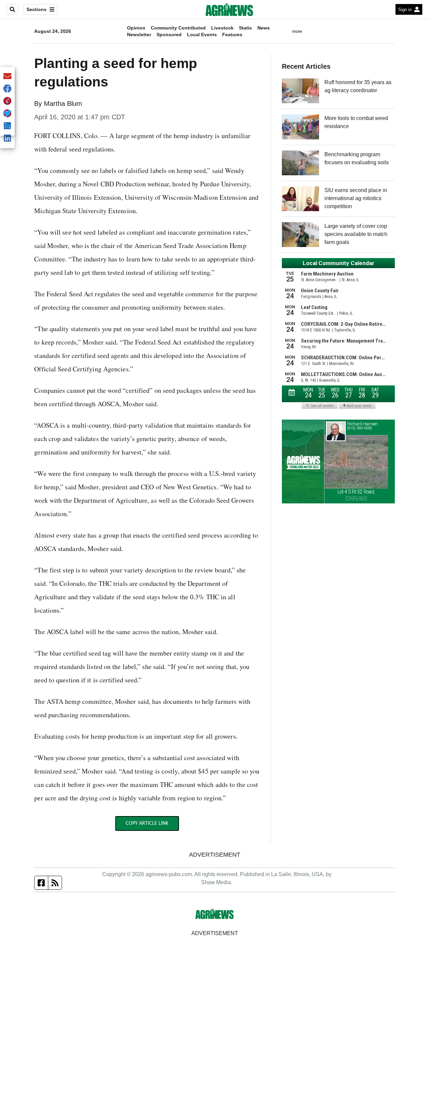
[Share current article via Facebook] (7, 89)
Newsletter (139, 34)
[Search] (12, 9)
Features (232, 34)
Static (245, 27)
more (297, 31)
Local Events (202, 34)
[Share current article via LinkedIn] (7, 138)
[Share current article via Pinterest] (7, 101)
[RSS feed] (55, 882)
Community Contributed (178, 27)
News (263, 27)
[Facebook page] (41, 882)
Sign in (405, 9)
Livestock (222, 27)
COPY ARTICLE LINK (147, 823)
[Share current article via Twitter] (7, 113)
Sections (36, 9)
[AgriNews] (229, 9)
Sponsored (169, 34)
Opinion (136, 27)
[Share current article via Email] (7, 76)
